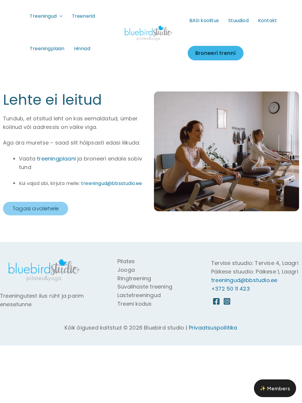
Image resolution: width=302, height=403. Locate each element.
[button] (60, 16)
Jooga (126, 269)
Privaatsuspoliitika (213, 327)
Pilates (126, 261)
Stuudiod (238, 20)
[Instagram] (227, 301)
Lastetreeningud (139, 295)
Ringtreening (134, 278)
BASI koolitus (204, 20)
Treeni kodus (134, 303)
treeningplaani (56, 158)
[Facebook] (216, 301)
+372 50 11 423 (230, 288)
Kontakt (267, 20)
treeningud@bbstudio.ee (244, 280)
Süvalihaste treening (144, 286)
